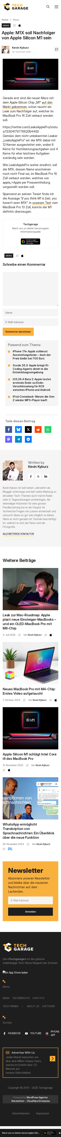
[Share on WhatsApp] (48, 429)
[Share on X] (28, 429)
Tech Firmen (10, 1006)
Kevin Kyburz (20, 47)
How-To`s (38, 998)
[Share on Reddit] (38, 429)
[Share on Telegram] (18, 439)
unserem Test (41, 203)
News (16, 19)
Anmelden (30, 911)
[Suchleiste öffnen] (47, 6)
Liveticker (48, 1006)
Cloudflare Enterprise (38, 1101)
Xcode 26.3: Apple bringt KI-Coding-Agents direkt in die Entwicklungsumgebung (31, 369)
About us (33, 1006)
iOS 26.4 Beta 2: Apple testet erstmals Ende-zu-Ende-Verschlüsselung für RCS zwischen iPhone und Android (32, 384)
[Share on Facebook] (8, 429)
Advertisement (20, 1113)
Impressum (42, 1113)
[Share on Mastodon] (8, 439)
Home (5, 19)
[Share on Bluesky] (18, 429)
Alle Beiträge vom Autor (18, 533)
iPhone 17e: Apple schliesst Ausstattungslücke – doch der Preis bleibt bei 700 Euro (32, 355)
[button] (30, 1133)
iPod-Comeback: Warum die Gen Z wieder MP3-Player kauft (33, 398)
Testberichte (21, 998)
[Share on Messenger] (28, 439)
